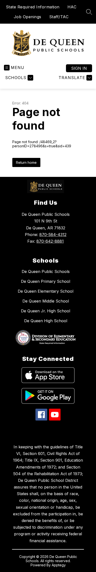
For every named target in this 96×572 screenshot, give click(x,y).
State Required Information (33, 6)
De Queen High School (45, 320)
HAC (72, 6)
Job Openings (27, 16)
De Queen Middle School (45, 301)
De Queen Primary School (45, 281)
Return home (26, 162)
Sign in (79, 68)
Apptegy (59, 565)
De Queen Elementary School (45, 291)
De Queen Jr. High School (45, 310)
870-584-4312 (52, 234)
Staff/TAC (59, 16)
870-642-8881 (50, 241)
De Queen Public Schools (46, 271)
